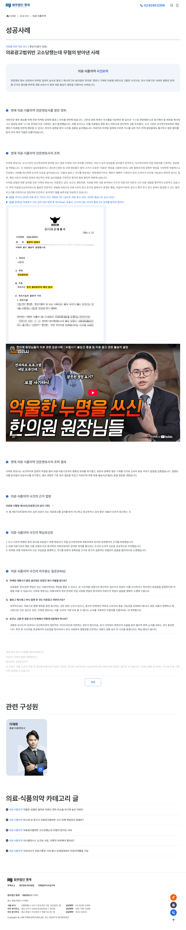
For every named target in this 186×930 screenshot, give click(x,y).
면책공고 (11, 885)
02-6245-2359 (82, 905)
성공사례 (24, 16)
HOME (12, 16)
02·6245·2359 (154, 5)
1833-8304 (81, 912)
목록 (93, 682)
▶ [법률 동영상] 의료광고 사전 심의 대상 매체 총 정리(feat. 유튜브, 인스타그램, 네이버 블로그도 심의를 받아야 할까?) (65, 202)
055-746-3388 (82, 908)
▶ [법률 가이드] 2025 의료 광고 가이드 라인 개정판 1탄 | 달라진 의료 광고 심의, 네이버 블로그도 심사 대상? (60, 197)
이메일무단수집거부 (46, 885)
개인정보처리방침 (26, 885)
